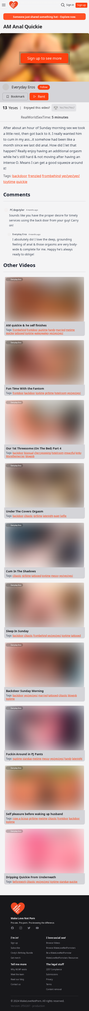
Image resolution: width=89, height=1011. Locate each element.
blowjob (29, 456)
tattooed (19, 333)
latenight (48, 516)
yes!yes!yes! (71, 176)
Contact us (16, 984)
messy (55, 575)
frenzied (34, 176)
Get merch (15, 958)
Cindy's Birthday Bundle (22, 953)
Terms (49, 984)
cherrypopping (42, 453)
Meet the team (17, 974)
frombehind (51, 176)
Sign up (14, 943)
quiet (56, 516)
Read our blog (17, 979)
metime (70, 330)
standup (27, 758)
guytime (43, 330)
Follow (43, 87)
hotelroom (60, 393)
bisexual (29, 453)
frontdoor (32, 330)
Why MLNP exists (19, 969)
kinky (78, 453)
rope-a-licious (20, 818)
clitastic (28, 516)
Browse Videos (53, 943)
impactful (69, 453)
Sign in (70, 5)
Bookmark (17, 96)
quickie (21, 181)
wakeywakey (41, 333)
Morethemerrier (15, 456)
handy (51, 330)
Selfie (63, 516)
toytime (9, 181)
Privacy (49, 979)
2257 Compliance (54, 969)
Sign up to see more (44, 58)
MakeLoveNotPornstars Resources (62, 958)
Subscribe (15, 948)
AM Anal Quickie (22, 26)
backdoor (19, 176)
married (60, 330)
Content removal (53, 989)
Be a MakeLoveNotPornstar (58, 953)
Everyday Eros (23, 87)
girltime (49, 393)
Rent (41, 96)
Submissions (52, 974)
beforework (19, 881)
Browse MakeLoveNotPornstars (61, 948)
